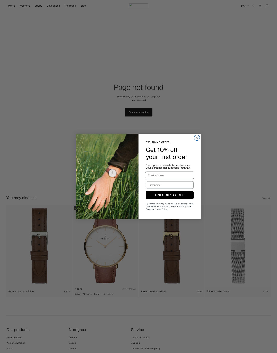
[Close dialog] (197, 138)
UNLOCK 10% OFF (169, 195)
